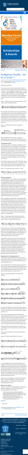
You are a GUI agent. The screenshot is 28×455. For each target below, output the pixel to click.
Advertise (18, 425)
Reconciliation (21, 422)
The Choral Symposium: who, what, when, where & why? (20, 70)
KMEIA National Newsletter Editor (19, 80)
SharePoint (23, 428)
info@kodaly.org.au (4, 445)
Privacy (24, 425)
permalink (13, 82)
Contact (17, 428)
